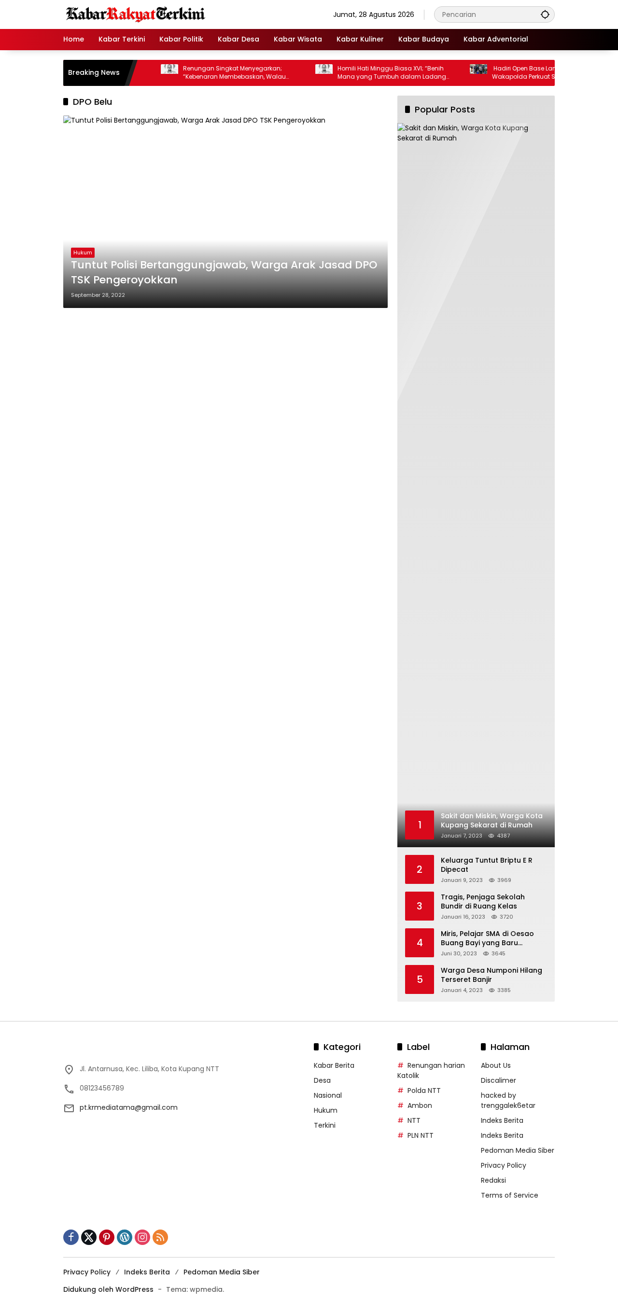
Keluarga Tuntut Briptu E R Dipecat (487, 865)
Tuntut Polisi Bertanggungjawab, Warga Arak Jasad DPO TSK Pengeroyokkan (224, 272)
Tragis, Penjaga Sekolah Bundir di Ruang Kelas (483, 902)
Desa (322, 1080)
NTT (414, 1120)
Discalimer (498, 1080)
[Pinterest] (106, 1237)
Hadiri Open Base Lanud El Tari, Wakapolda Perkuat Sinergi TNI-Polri (525, 73)
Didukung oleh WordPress (108, 1289)
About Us (496, 1065)
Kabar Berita (334, 1065)
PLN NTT (420, 1135)
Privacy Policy (503, 1165)
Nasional (328, 1095)
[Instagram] (142, 1237)
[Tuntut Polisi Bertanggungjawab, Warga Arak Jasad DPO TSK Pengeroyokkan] (225, 211)
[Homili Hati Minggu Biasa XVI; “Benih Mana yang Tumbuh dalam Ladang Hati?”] (305, 73)
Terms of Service (509, 1195)
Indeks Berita (502, 1120)
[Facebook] (71, 1237)
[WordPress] (124, 1237)
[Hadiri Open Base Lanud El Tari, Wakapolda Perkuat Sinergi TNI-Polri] (459, 73)
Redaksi (493, 1180)
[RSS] (160, 1237)
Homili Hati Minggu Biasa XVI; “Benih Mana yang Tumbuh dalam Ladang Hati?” (373, 73)
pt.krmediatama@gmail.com (129, 1107)
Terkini (325, 1125)
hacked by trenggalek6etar (508, 1100)
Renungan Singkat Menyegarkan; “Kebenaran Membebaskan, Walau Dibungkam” (215, 73)
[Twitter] (89, 1237)
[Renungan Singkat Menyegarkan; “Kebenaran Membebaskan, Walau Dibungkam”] (150, 73)
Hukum (82, 252)
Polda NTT (424, 1090)
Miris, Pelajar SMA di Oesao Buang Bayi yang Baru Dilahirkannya (487, 938)
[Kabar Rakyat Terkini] (135, 14)
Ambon (419, 1105)
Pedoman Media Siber (517, 1150)
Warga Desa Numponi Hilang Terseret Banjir (491, 975)
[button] (545, 14)
